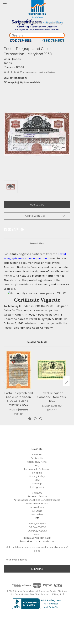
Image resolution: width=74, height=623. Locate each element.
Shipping (37, 472)
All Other (37, 510)
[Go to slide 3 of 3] (40, 418)
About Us (37, 454)
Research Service (37, 496)
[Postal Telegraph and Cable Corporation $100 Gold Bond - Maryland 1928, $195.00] (18, 370)
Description (37, 243)
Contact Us (37, 458)
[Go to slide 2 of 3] (35, 418)
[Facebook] (5, 229)
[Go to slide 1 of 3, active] (29, 418)
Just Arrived (37, 514)
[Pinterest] (22, 229)
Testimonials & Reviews (37, 469)
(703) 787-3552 (20, 40)
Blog (37, 479)
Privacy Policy (37, 476)
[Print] (13, 229)
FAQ (37, 465)
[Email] (9, 229)
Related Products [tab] (37, 341)
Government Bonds (37, 503)
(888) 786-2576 (53, 40)
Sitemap (37, 483)
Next (66, 381)
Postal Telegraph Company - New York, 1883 (52, 396)
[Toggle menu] (4, 4)
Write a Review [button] (47, 72)
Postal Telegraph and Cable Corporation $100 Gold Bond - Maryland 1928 (18, 398)
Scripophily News (37, 461)
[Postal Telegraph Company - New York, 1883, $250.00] (52, 370)
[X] (18, 229)
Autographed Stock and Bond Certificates (37, 499)
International (37, 507)
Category (37, 492)
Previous (4, 381)
